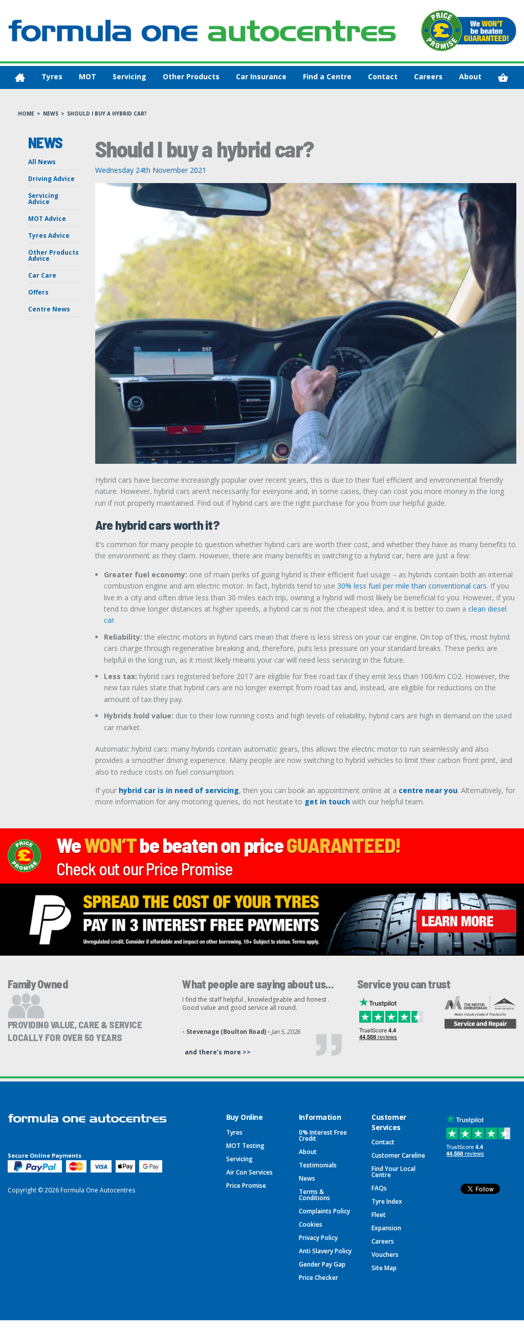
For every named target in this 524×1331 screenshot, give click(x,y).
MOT (87, 76)
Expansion (386, 1228)
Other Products (191, 76)
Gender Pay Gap (322, 1264)
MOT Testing (245, 1145)
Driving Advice (51, 178)
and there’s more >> (218, 1052)
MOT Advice (47, 218)
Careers (428, 76)
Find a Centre (327, 76)
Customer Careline (398, 1155)
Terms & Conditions (314, 1194)
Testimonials (318, 1165)
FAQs (379, 1188)
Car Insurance (261, 76)
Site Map (384, 1268)
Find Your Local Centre (394, 1171)
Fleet (379, 1214)
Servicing (129, 76)
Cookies (310, 1224)
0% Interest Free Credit (323, 1135)
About (470, 76)
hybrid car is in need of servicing (178, 790)
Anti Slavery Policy (325, 1251)
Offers (38, 292)
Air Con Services (249, 1172)
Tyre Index (387, 1201)
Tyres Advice (49, 235)
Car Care (42, 275)
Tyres (51, 76)
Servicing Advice (43, 198)
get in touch (327, 801)
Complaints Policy (324, 1211)
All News (42, 161)
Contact (383, 76)
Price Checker (318, 1277)
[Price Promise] (468, 30)
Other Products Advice (53, 255)
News (50, 113)
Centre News (49, 309)
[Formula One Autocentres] (202, 30)
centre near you (428, 790)
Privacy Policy (318, 1237)
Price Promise (246, 1185)
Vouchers (385, 1254)
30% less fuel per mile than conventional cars (412, 586)
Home (26, 113)
